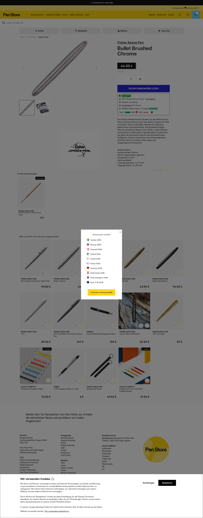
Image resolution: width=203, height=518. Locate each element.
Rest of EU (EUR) (96, 282)
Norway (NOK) (95, 245)
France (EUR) (95, 264)
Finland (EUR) (95, 254)
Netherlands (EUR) (97, 273)
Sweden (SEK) (95, 240)
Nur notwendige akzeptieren (57, 511)
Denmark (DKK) (96, 249)
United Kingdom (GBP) (99, 278)
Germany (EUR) (96, 268)
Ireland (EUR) (95, 259)
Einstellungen (148, 483)
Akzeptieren (167, 483)
